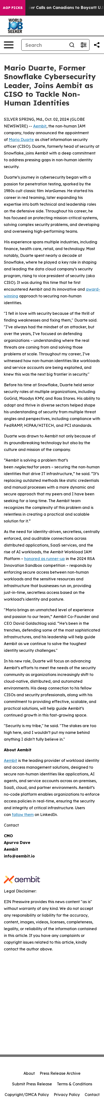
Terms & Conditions (74, 1084)
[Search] (72, 44)
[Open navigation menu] (9, 45)
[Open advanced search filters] (83, 44)
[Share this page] (96, 45)
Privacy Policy (67, 1094)
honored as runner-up (44, 558)
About (29, 1073)
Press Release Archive (60, 1073)
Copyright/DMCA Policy (27, 1094)
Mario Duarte (21, 139)
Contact (92, 1094)
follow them (23, 814)
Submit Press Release (32, 1084)
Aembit (39, 126)
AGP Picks (12, 8)
